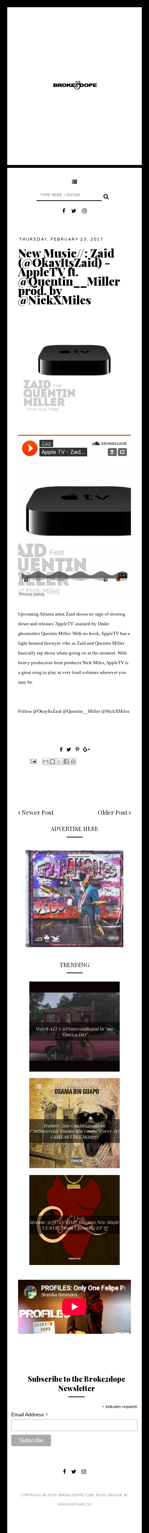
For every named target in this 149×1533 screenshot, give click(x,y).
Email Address (29, 1414)
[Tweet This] (69, 749)
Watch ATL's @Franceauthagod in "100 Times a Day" (74, 1031)
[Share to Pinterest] (73, 761)
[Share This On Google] (86, 749)
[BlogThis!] (52, 761)
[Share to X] (59, 761)
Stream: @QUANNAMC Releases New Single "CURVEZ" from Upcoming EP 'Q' (74, 1225)
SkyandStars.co (74, 1505)
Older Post (113, 812)
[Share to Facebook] (66, 761)
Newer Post (37, 812)
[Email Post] (32, 760)
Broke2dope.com (76, 1495)
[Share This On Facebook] (61, 749)
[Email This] (45, 761)
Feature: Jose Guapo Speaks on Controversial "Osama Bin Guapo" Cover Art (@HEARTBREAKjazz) (74, 1131)
